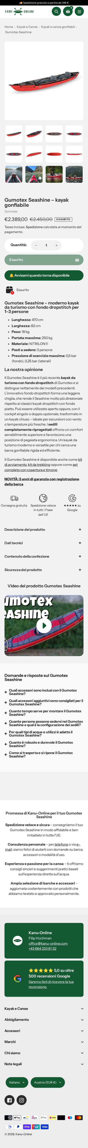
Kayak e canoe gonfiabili (58, 27)
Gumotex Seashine (18, 32)
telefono (61, 844)
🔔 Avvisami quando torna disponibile (39, 275)
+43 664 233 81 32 (42, 949)
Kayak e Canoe (27, 27)
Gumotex (11, 211)
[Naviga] (79, 11)
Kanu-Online (24, 1134)
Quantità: (19, 245)
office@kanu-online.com (48, 943)
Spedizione (34, 227)
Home (9, 27)
